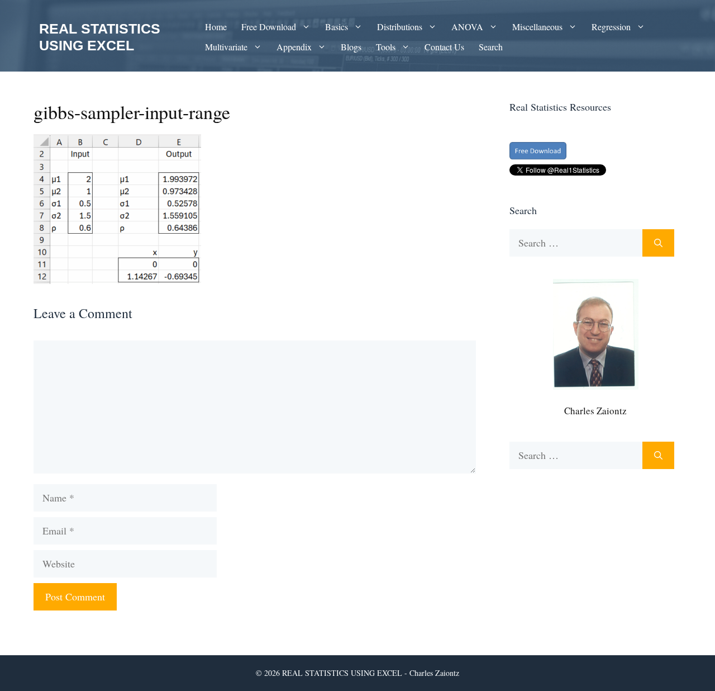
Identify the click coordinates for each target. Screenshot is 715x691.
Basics (336, 26)
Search (491, 47)
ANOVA (467, 26)
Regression (611, 26)
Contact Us (444, 47)
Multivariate (226, 47)
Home (216, 26)
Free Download (268, 26)
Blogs (351, 47)
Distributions (399, 26)
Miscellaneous (537, 26)
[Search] (658, 243)
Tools (385, 47)
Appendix (294, 47)
